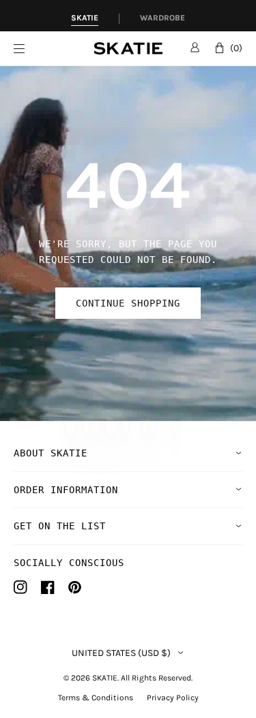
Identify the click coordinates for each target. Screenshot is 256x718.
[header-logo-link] (128, 48)
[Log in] (194, 47)
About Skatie (50, 453)
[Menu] (54, 48)
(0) (236, 48)
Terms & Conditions (95, 697)
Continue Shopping (128, 303)
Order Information (66, 489)
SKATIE (104, 678)
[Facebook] (48, 587)
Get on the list (60, 525)
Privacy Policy (173, 697)
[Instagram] (20, 587)
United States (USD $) (121, 653)
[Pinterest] (74, 587)
